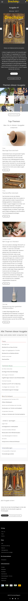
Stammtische (4, 573)
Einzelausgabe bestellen (15, 515)
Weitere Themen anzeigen (14, 114)
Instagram (18, 598)
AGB (2, 543)
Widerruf (3, 548)
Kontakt (3, 567)
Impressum (3, 580)
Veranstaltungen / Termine (6, 576)
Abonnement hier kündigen (7, 552)
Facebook (10, 598)
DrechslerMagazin (15, 595)
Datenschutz (4, 578)
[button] (1, 29)
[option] (14, 28)
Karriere (3, 536)
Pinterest (15, 598)
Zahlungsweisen (4, 550)
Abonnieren (14, 73)
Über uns (3, 531)
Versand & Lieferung (5, 545)
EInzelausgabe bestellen (14, 78)
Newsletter (3, 569)
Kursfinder (3, 571)
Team (2, 533)
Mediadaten (3, 559)
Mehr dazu (6, 170)
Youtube (13, 598)
